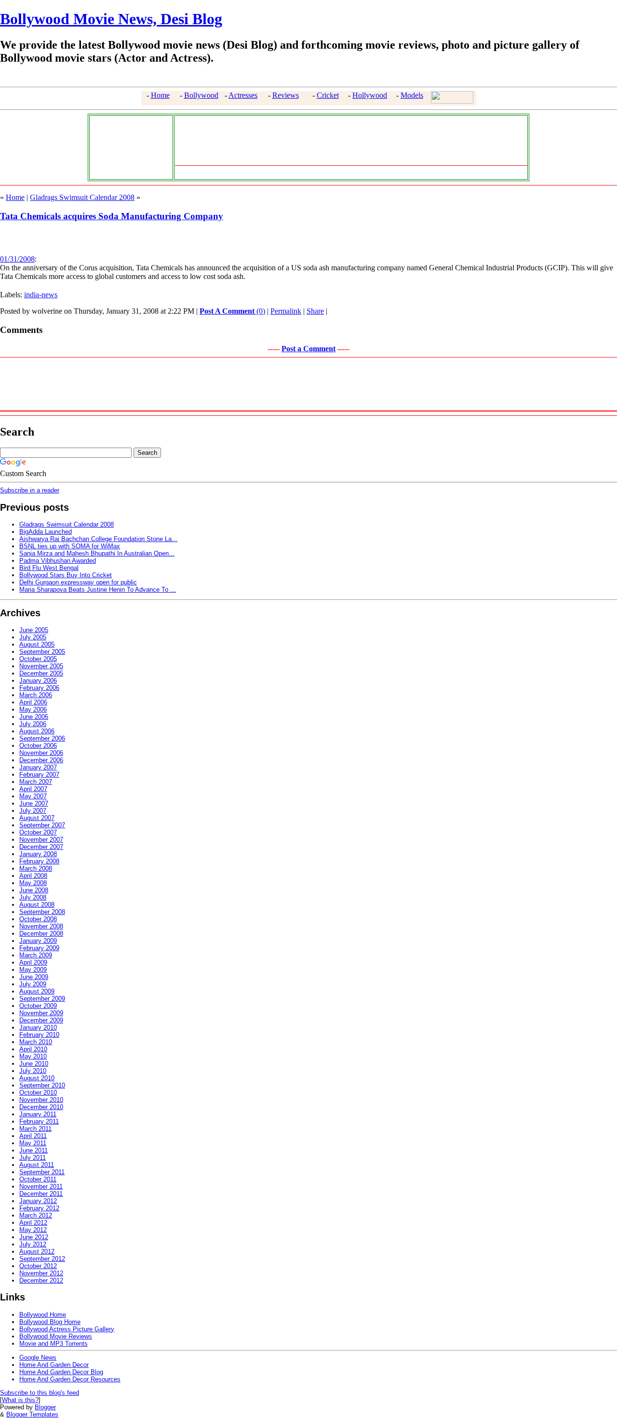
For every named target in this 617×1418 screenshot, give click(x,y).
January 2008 (38, 854)
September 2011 (42, 1172)
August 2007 (36, 818)
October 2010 (38, 1092)
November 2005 (41, 666)
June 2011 (33, 1150)
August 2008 (36, 904)
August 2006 (36, 731)
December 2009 (41, 1020)
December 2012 (41, 1280)
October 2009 (38, 1005)
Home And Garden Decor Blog (61, 1372)
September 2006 (42, 738)
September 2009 (42, 998)
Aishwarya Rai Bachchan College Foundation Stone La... (98, 539)
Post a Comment (308, 349)
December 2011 (41, 1193)
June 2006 (33, 716)
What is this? (20, 1400)
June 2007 (33, 803)
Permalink (285, 311)
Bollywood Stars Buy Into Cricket (65, 575)
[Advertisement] (128, 146)
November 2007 (41, 839)
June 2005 (33, 630)
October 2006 (38, 745)
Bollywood (201, 95)
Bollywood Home (42, 1314)
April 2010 (33, 1049)
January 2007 (38, 767)
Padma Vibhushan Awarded (57, 560)
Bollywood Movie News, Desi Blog (111, 18)
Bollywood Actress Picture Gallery (66, 1329)
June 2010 (33, 1063)
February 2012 (39, 1208)
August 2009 (36, 991)
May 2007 (33, 796)
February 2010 (39, 1034)
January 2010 (38, 1027)
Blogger (45, 1407)
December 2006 (41, 760)
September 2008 (42, 911)
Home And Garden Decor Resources (70, 1379)
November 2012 (41, 1273)
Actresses (242, 95)
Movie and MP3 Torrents (53, 1343)
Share (315, 311)
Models (412, 95)
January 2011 (37, 1114)
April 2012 (33, 1222)
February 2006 (39, 687)
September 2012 (42, 1258)
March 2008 (35, 868)
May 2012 (33, 1229)
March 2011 (35, 1128)
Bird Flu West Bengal (49, 567)
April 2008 (33, 875)
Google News (37, 1357)
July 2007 (32, 810)
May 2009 (33, 969)
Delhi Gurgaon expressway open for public (78, 582)
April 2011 (33, 1136)
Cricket (328, 95)
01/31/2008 (17, 259)
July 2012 (32, 1244)
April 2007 (33, 789)
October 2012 (38, 1266)
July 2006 (32, 724)
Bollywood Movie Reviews (55, 1336)
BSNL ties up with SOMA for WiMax (69, 546)
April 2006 (33, 702)
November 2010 (41, 1099)
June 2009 (33, 977)
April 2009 (33, 962)
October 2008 (38, 919)
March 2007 (35, 781)
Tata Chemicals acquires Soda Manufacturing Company (111, 216)
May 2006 (33, 709)
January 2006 (38, 680)
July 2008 (32, 897)
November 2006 (41, 752)
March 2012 (35, 1215)
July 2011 (32, 1157)
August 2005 (36, 644)
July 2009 (32, 984)
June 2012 (33, 1237)
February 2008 (39, 861)
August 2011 (36, 1164)
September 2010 (42, 1085)
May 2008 (33, 883)
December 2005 (41, 673)
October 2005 (38, 659)
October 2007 (38, 832)
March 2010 (35, 1042)
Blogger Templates (32, 1414)
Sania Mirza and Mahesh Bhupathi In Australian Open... (96, 553)
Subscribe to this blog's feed (39, 1392)
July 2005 (32, 637)
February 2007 (39, 774)
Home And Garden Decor (54, 1364)
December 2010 (41, 1107)
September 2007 (42, 825)
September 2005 (42, 651)
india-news (40, 295)
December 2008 (41, 933)
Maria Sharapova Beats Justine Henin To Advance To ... (97, 589)
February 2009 (39, 948)
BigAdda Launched (45, 531)
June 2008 (33, 890)
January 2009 (38, 940)
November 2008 (41, 926)
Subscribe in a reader (29, 490)
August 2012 (36, 1251)
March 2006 (35, 695)
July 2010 (32, 1070)
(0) (232, 311)
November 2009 (41, 1013)
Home (160, 95)
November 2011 (41, 1186)
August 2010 (36, 1078)
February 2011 (39, 1121)
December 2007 (41, 846)
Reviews (285, 95)
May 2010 (33, 1056)
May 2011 (32, 1143)
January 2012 (38, 1201)
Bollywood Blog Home (49, 1321)
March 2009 (35, 955)
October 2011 (37, 1179)
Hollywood (369, 95)
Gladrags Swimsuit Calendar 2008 (82, 197)
